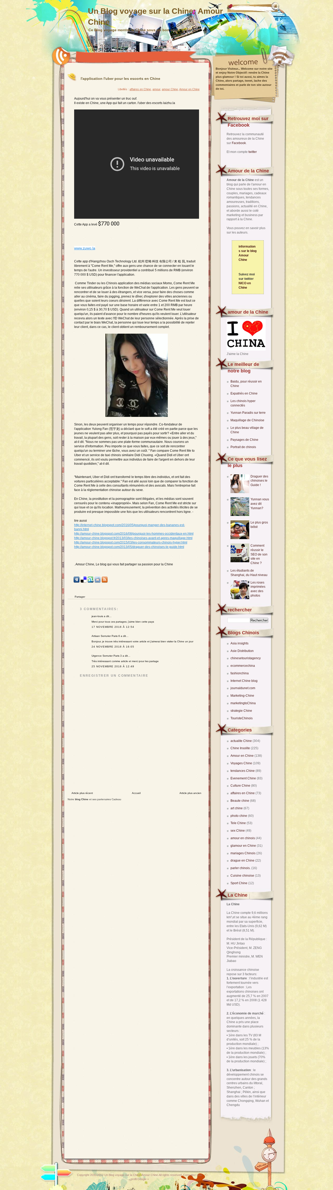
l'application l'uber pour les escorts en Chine (120, 78)
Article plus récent (82, 793)
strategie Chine (241, 711)
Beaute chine (240, 801)
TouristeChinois (241, 718)
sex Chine (238, 830)
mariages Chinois (243, 853)
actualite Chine (241, 741)
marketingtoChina (243, 703)
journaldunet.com (242, 688)
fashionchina (239, 673)
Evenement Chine (243, 778)
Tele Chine (238, 823)
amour (156, 89)
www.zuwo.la (84, 248)
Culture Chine (240, 785)
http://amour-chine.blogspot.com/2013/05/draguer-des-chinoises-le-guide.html (129, 547)
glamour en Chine (243, 846)
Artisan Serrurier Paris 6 (106, 636)
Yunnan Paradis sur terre (248, 413)
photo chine (239, 816)
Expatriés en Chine (244, 393)
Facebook (239, 143)
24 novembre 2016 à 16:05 (113, 646)
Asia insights (239, 643)
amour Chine (170, 89)
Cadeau (116, 799)
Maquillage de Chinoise (247, 420)
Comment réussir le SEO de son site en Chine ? (259, 554)
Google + (143, 1179)
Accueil (136, 793)
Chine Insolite (240, 748)
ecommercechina (242, 666)
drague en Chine (242, 860)
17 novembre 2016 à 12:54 (113, 626)
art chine (237, 808)
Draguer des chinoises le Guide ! (259, 481)
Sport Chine (239, 883)
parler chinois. (240, 868)
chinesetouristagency (245, 658)
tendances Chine (242, 771)
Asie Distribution (242, 651)
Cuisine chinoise (242, 875)
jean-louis (97, 616)
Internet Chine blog (244, 681)
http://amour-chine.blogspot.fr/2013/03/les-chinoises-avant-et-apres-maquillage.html (133, 538)
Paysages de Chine (244, 440)
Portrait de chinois (243, 447)
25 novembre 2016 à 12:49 (113, 666)
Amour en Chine (242, 756)
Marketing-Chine (242, 695)
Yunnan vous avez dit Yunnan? (260, 503)
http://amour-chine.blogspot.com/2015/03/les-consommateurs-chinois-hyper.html (130, 542)
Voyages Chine (241, 763)
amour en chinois (243, 838)
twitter (252, 152)
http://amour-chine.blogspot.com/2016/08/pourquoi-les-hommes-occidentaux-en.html (134, 533)
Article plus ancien (190, 793)
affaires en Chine (242, 793)
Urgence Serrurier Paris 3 (107, 655)
